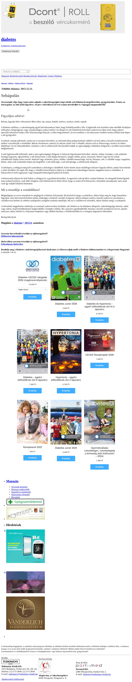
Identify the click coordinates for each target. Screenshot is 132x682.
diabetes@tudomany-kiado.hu (97, 674)
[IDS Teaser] (25, 592)
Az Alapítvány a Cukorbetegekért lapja (13, 46)
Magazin (5, 76)
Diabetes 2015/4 (20, 83)
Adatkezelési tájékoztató (12, 679)
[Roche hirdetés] (25, 562)
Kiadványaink (16, 76)
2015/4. (28, 223)
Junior (51, 76)
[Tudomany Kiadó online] (10, 664)
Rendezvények (30, 76)
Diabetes (11, 83)
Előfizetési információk (12, 236)
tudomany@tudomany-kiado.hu (23, 674)
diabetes (18, 223)
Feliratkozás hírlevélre (12, 244)
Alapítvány (42, 76)
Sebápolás (30, 83)
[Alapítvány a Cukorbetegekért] (45, 673)
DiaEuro (58, 76)
